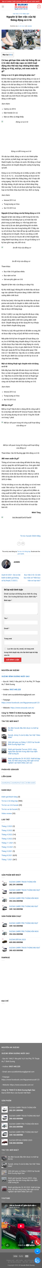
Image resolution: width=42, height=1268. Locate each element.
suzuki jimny (6, 782)
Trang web (8, 639)
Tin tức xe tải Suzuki (9, 809)
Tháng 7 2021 (7, 860)
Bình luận (8, 600)
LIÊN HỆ (32, 1262)
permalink (21, 554)
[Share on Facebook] (19, 543)
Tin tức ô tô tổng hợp (21, 14)
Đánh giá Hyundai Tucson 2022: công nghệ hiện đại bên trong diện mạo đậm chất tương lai (23, 751)
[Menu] (3, 6)
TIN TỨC (25, 1262)
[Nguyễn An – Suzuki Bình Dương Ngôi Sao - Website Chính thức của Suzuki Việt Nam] (21, 6)
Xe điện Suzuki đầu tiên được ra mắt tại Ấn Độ (23, 729)
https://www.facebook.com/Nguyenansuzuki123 (20, 703)
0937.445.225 (14, 1067)
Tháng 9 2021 (7, 851)
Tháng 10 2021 (7, 847)
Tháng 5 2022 (7, 830)
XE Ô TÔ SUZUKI (29, 1260)
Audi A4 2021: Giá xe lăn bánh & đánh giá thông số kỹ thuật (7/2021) (11, 578)
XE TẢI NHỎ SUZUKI (14, 1262)
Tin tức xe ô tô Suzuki (10, 805)
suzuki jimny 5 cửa (18, 782)
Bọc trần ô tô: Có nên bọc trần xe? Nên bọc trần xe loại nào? (32, 578)
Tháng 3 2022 (7, 839)
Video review (7, 813)
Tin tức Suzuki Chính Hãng (30, 536)
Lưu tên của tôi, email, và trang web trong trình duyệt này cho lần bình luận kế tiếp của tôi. (21, 652)
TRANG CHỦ (10, 1260)
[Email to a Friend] (23, 543)
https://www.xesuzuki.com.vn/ (22, 708)
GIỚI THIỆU (19, 1260)
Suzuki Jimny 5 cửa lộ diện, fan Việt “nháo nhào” (24, 736)
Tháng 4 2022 (7, 835)
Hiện (10, 55)
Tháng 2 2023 (7, 826)
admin (30, 26)
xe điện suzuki (30, 782)
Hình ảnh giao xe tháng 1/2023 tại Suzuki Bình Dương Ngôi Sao (24, 743)
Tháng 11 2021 (7, 843)
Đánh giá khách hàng (9, 797)
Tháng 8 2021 (7, 855)
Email (6, 628)
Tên (6, 618)
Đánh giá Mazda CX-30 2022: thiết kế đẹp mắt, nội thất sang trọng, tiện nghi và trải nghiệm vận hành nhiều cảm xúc (24, 761)
